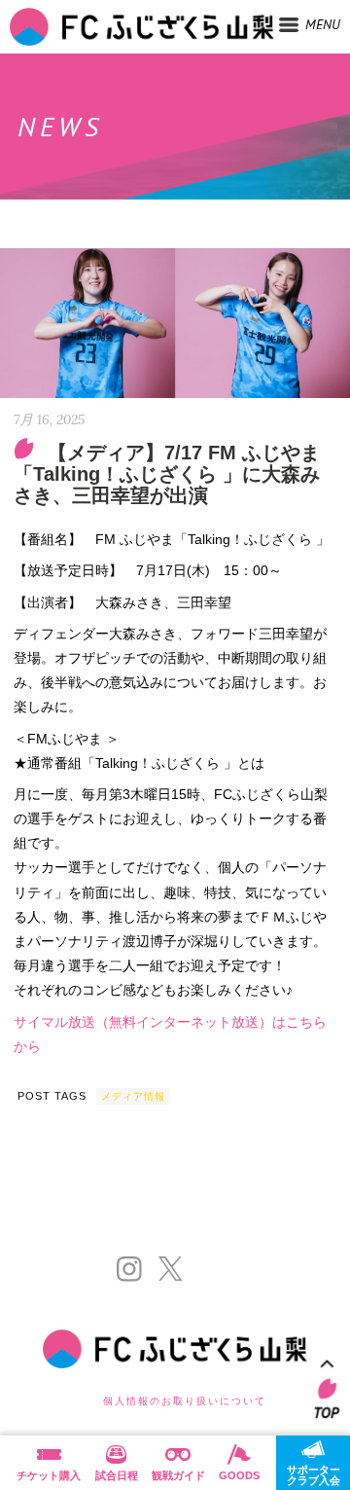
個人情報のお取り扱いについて (184, 1401)
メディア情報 (133, 1096)
